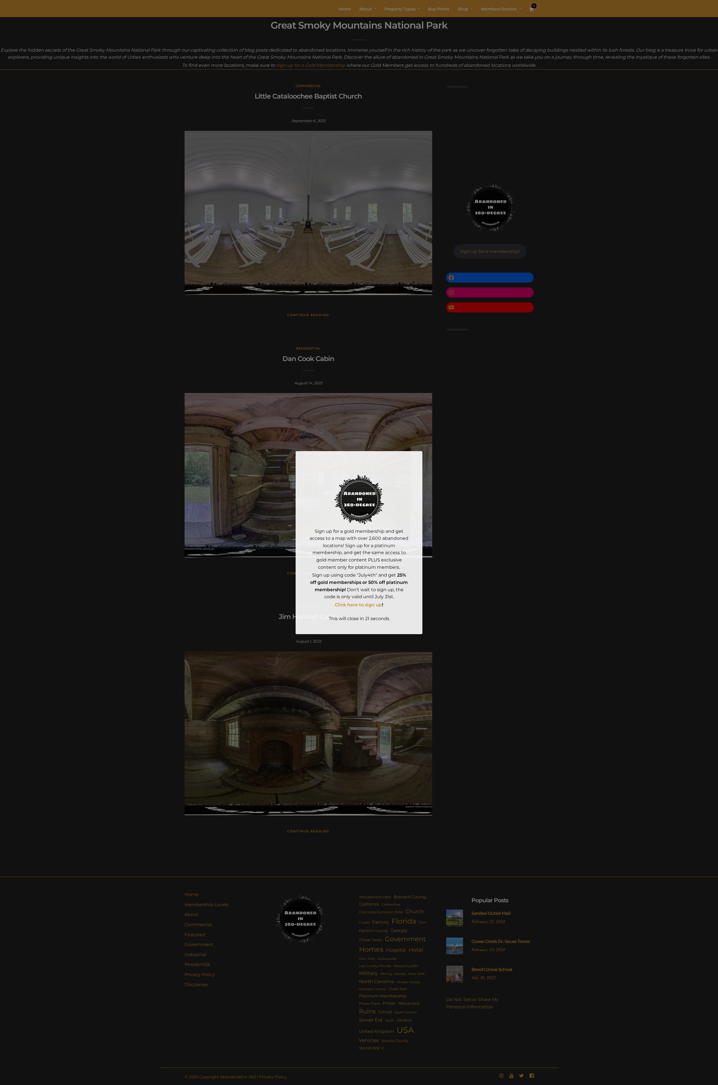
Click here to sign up (358, 604)
